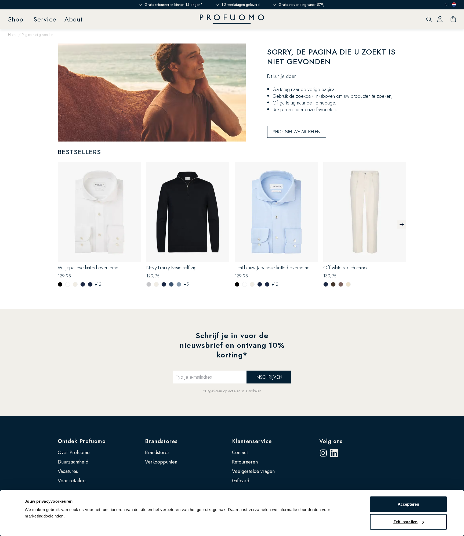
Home (12, 34)
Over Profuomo (74, 452)
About (73, 19)
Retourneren (245, 461)
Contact (240, 452)
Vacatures (68, 471)
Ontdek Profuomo (82, 441)
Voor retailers (72, 480)
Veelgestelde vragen (253, 471)
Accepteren (408, 504)
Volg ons (331, 441)
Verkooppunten (161, 461)
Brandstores (161, 441)
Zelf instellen (405, 521)
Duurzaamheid (73, 461)
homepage (324, 102)
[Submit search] (429, 19)
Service (45, 19)
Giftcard (240, 480)
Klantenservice (252, 441)
